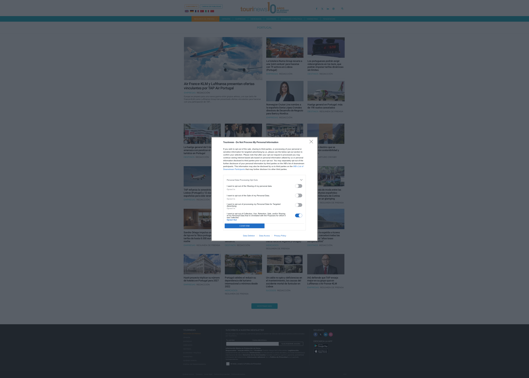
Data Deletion (249, 236)
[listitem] (264, 179)
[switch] (298, 186)
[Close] (312, 142)
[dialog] (264, 189)
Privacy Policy (280, 236)
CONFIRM (245, 226)
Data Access (264, 236)
